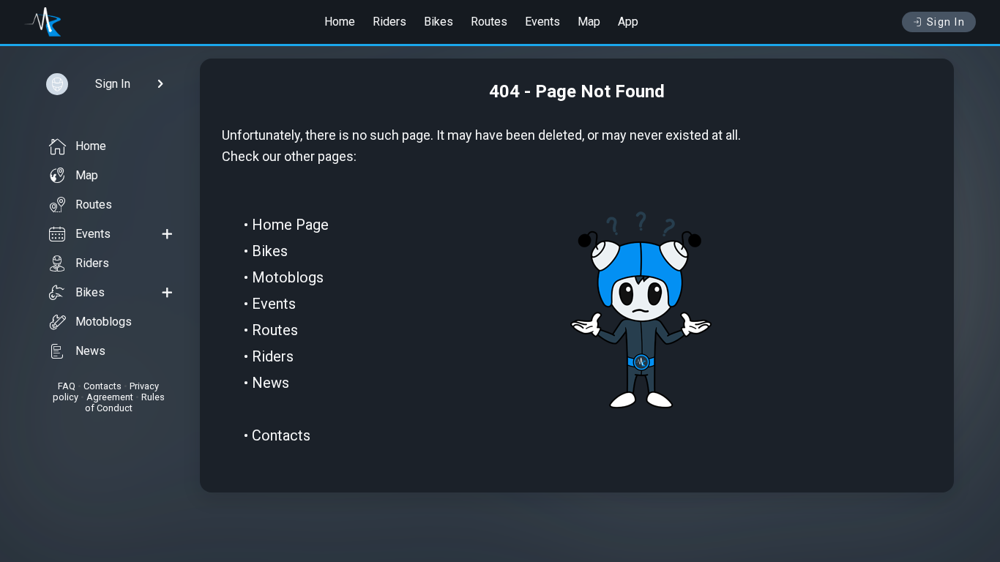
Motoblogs (103, 322)
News (90, 351)
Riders (389, 22)
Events (542, 22)
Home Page (290, 224)
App (628, 22)
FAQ (66, 386)
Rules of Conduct (125, 402)
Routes (489, 22)
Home (339, 22)
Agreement (109, 396)
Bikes (438, 22)
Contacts (102, 386)
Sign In (946, 22)
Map (589, 22)
